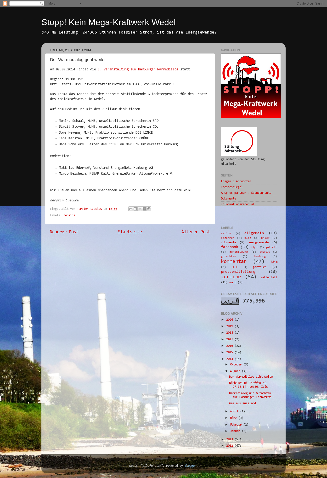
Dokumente (228, 198)
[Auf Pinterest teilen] (149, 208)
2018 (230, 332)
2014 (230, 359)
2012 (230, 445)
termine (69, 215)
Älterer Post (195, 232)
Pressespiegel (232, 187)
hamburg (260, 256)
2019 (230, 326)
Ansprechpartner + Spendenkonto (246, 192)
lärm (274, 262)
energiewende (258, 242)
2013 (230, 439)
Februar (236, 424)
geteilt (265, 252)
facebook (229, 247)
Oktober (236, 364)
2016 (230, 345)
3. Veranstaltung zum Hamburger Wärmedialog (138, 69)
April (235, 411)
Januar (236, 431)
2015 (230, 352)
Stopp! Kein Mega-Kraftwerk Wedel (108, 22)
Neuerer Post (64, 232)
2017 (230, 339)
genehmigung (238, 251)
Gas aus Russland (242, 403)
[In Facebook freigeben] (144, 208)
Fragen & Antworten (236, 181)
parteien (259, 267)
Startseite (130, 232)
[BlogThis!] (135, 208)
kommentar (234, 261)
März (234, 418)
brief (265, 238)
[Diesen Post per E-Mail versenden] (130, 208)
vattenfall (268, 277)
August (236, 371)
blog (247, 238)
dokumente (228, 242)
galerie (271, 247)
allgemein (254, 233)
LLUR (234, 267)
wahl (232, 282)
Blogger (190, 465)
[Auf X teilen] (139, 208)
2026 (230, 319)
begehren (227, 238)
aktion (226, 233)
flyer (254, 247)
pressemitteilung (238, 272)
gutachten (228, 256)
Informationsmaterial (237, 204)
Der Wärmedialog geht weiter (251, 376)
